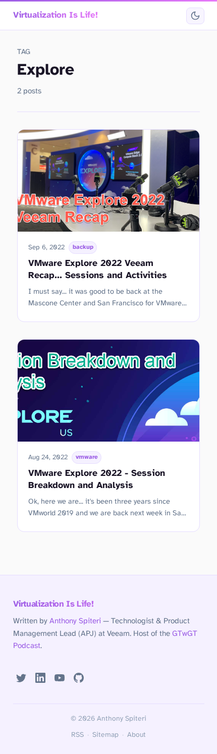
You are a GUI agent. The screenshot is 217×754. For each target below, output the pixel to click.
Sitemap (105, 734)
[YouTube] (59, 677)
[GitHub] (78, 677)
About (136, 734)
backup (83, 247)
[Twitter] (21, 677)
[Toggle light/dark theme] (195, 16)
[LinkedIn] (40, 677)
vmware (87, 457)
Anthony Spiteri (75, 621)
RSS (77, 734)
